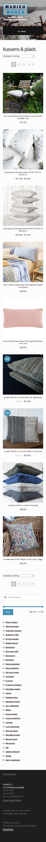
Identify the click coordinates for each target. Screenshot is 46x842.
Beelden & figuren (12, 643)
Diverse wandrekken (13, 664)
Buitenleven (10, 660)
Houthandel (10, 676)
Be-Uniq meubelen (12, 639)
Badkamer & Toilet (12, 634)
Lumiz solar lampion (12, 726)
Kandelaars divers (12, 697)
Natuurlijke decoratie (13, 735)
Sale (7, 747)
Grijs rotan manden (12, 672)
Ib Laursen (9, 680)
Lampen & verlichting (13, 718)
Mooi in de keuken (12, 731)
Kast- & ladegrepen (12, 706)
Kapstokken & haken (13, 701)
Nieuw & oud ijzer (11, 739)
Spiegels (8, 756)
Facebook (8, 829)
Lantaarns (9, 722)
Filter (8, 612)
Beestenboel (10, 647)
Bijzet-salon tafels (12, 651)
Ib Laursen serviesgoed (13, 685)
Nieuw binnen (10, 743)
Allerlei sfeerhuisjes (12, 626)
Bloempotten (10, 655)
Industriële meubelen (13, 689)
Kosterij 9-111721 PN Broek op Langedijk (13, 786)
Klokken (8, 710)
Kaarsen (8, 693)
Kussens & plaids (11, 714)
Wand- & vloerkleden (13, 760)
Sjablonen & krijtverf (13, 751)
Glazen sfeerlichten (12, 668)
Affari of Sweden (11, 622)
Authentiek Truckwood (13, 630)
